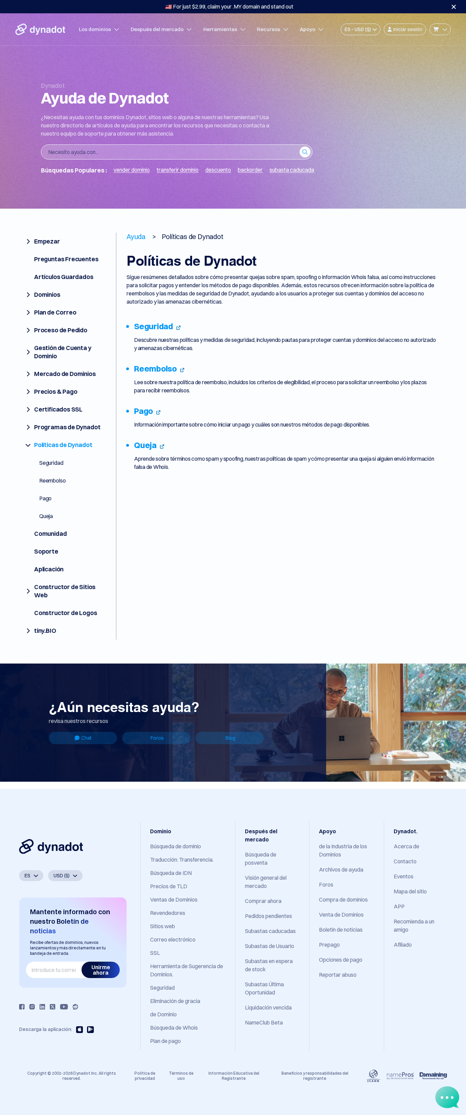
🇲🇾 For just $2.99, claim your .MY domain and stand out (229, 6)
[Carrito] (440, 29)
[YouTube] (64, 1006)
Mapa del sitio (410, 891)
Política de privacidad (144, 1076)
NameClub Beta (264, 1022)
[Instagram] (32, 1006)
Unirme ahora (100, 970)
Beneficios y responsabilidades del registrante (314, 1076)
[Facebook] (22, 1006)
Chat (86, 738)
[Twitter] (52, 1006)
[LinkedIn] (42, 1006)
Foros (157, 738)
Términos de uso (181, 1076)
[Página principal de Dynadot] (40, 29)
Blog (230, 738)
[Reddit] (75, 1006)
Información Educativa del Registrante (233, 1076)
